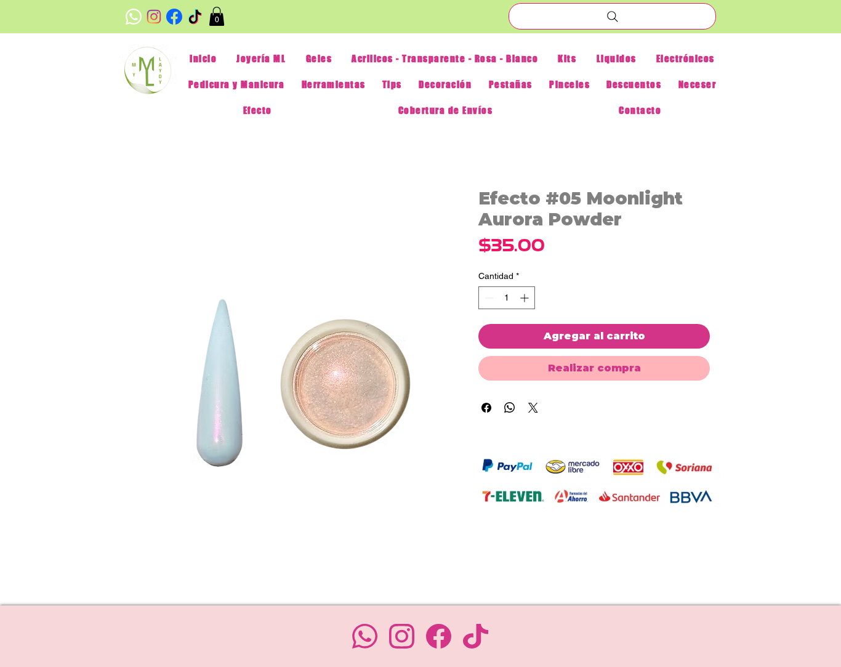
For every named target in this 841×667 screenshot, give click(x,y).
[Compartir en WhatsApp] (509, 407)
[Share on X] (533, 407)
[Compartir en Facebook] (486, 407)
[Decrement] (488, 298)
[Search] (612, 16)
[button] (217, 16)
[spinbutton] (507, 298)
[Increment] (525, 298)
